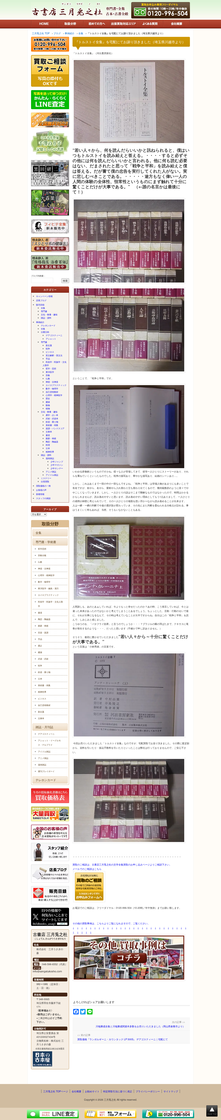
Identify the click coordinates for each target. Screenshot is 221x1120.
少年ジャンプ (57, 461)
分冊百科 (45, 331)
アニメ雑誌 (51, 471)
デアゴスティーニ (54, 335)
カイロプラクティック (56, 385)
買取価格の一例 (43, 485)
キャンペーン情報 (44, 296)
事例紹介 (40, 322)
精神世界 (50, 451)
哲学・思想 (51, 368)
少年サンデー (57, 468)
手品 (48, 358)
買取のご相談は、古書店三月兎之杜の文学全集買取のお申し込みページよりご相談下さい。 (122, 864)
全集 (43, 307)
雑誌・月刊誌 (44, 727)
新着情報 (40, 494)
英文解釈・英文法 (54, 355)
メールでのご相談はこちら (87, 869)
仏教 (48, 378)
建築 (48, 401)
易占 (40, 645)
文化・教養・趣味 (49, 314)
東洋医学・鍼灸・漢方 (48, 588)
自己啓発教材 (52, 391)
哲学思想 (42, 548)
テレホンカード (48, 325)
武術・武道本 (52, 418)
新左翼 (49, 345)
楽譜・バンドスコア (55, 428)
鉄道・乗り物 (52, 421)
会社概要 (76, 1091)
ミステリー (46, 478)
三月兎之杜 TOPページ (55, 1091)
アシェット (51, 338)
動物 (48, 405)
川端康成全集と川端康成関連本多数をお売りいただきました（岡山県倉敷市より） (140, 1026)
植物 (48, 408)
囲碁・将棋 (51, 438)
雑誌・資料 (46, 317)
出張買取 (45, 481)
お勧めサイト (92, 1091)
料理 (48, 444)
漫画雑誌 (50, 458)
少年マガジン (57, 464)
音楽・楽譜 (43, 632)
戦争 (48, 348)
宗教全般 (42, 555)
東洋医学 (50, 371)
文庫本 (49, 431)
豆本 (48, 448)
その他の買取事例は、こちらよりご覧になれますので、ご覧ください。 (111, 923)
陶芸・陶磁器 (52, 441)
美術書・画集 (52, 425)
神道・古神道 (52, 381)
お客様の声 (41, 489)
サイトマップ (171, 1091)
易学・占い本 (52, 414)
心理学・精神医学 (54, 395)
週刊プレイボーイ (46, 771)
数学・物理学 (52, 388)
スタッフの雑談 (43, 498)
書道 (48, 435)
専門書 (44, 311)
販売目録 (40, 304)
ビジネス (50, 351)
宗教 (48, 375)
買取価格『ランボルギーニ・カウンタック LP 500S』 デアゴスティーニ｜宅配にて (122, 1039)
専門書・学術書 (46, 542)
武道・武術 (43, 658)
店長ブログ (41, 300)
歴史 (48, 398)
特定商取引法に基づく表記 (117, 1091)
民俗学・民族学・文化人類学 (54, 363)
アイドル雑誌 (52, 474)
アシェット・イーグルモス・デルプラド (49, 742)
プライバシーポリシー (148, 1091)
